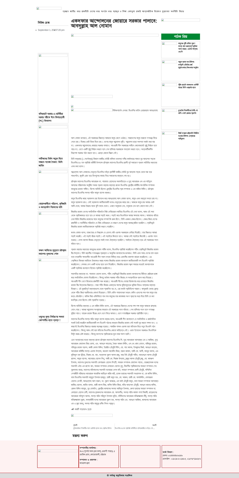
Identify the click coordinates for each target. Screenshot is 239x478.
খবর (78, 11)
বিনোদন (157, 11)
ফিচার (181, 11)
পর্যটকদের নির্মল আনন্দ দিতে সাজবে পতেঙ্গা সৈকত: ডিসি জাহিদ (51, 162)
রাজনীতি (85, 11)
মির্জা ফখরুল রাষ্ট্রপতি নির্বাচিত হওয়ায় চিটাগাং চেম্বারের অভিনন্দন (188, 136)
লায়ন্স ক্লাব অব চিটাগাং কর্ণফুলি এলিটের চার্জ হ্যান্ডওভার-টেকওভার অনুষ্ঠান (188, 65)
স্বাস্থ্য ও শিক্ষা (120, 11)
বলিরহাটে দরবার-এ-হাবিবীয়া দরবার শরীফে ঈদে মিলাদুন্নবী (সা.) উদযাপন (51, 117)
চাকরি (138, 11)
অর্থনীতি (174, 11)
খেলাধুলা (131, 11)
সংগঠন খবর (106, 11)
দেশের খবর (95, 11)
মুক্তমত (166, 11)
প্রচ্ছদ (66, 11)
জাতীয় (73, 11)
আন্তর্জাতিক (147, 11)
